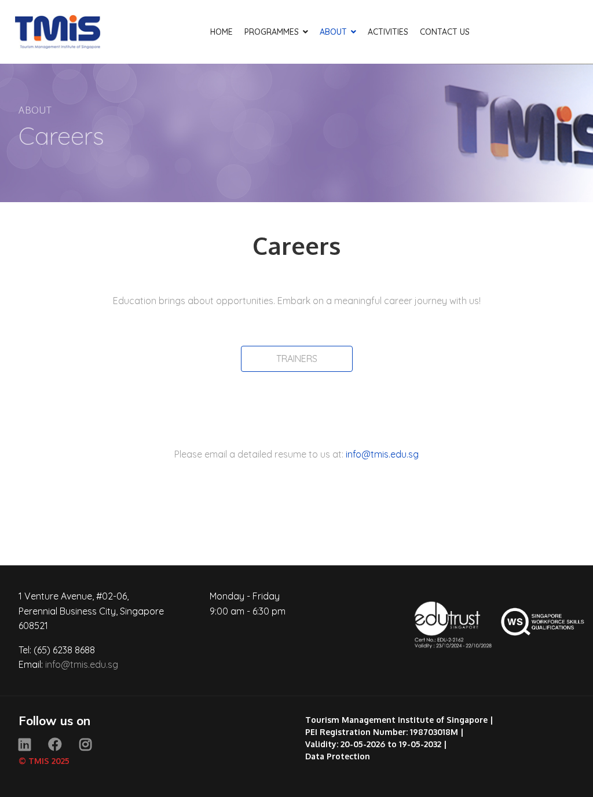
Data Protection (337, 756)
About (333, 32)
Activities (388, 32)
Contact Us (445, 32)
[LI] (25, 744)
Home (221, 32)
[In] (85, 744)
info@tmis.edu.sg (382, 454)
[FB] (55, 744)
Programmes (271, 32)
